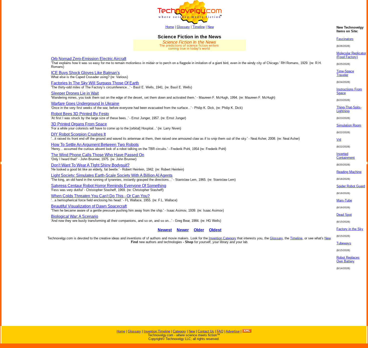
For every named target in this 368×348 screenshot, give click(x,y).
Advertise (233, 331)
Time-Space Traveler (345, 73)
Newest (165, 230)
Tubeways (343, 243)
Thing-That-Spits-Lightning (348, 109)
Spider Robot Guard (350, 186)
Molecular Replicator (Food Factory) (351, 55)
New (211, 27)
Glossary (183, 27)
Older (199, 230)
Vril (338, 139)
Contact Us (206, 331)
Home (169, 27)
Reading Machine (348, 172)
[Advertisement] (22, 101)
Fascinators (344, 39)
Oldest (215, 230)
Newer (183, 230)
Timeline (199, 27)
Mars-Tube (344, 200)
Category (179, 331)
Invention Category (222, 238)
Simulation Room (348, 125)
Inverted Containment (345, 155)
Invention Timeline (157, 331)
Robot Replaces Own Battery (347, 259)
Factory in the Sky (349, 229)
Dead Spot (344, 215)
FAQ (220, 331)
